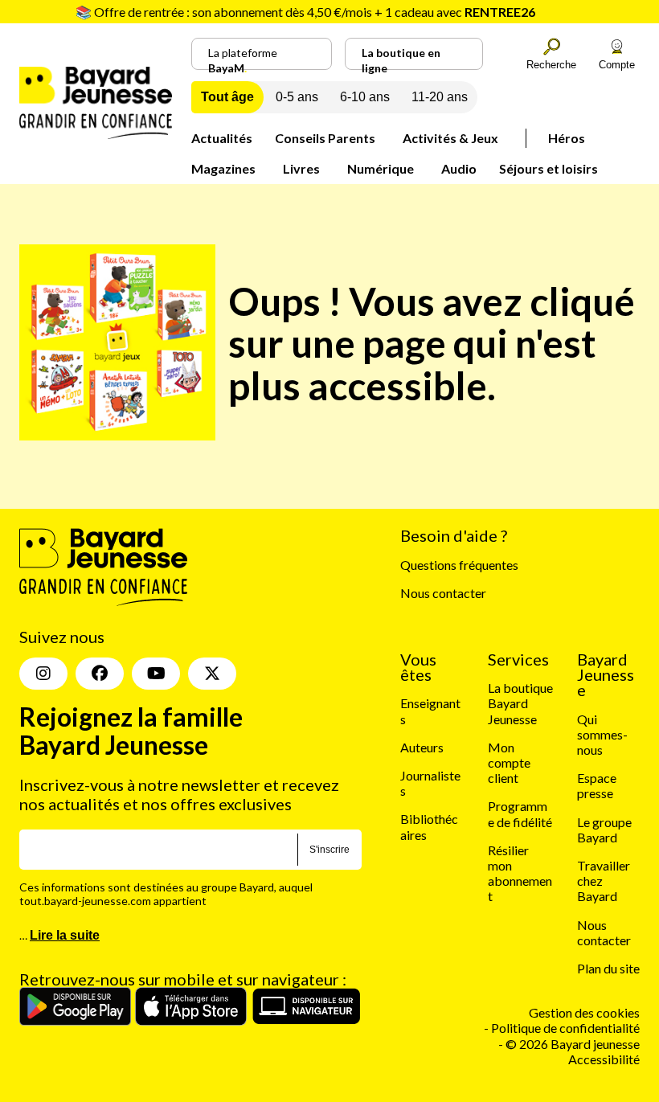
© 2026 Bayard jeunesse (573, 1043)
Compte (617, 65)
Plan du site (608, 968)
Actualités (221, 137)
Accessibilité (604, 1059)
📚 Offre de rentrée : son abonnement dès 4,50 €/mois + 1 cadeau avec (305, 11)
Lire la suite (65, 935)
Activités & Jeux (450, 137)
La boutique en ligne (401, 58)
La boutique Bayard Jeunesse (520, 703)
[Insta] (43, 674)
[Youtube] (156, 674)
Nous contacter (443, 592)
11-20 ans (439, 97)
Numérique (380, 168)
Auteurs (422, 747)
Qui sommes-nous (602, 734)
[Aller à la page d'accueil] (95, 133)
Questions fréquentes (459, 564)
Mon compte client (509, 762)
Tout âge (227, 97)
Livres (301, 168)
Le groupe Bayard (604, 829)
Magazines (223, 168)
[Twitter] (212, 674)
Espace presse (596, 785)
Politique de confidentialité (565, 1027)
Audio (459, 168)
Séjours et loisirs (548, 168)
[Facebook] (100, 674)
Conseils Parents (325, 137)
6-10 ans (365, 97)
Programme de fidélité (520, 813)
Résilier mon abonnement (520, 873)
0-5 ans (297, 97)
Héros (566, 137)
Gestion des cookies (584, 1012)
